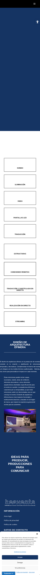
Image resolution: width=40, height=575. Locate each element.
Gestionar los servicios (20, 552)
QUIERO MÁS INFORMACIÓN (20, 438)
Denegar (20, 562)
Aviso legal (32, 572)
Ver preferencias (20, 568)
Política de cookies (10, 524)
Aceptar (20, 557)
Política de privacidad (22, 572)
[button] (37, 21)
